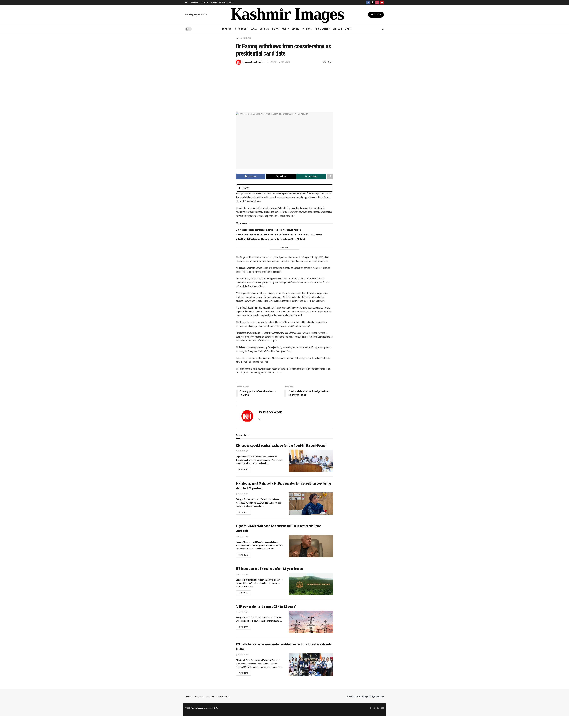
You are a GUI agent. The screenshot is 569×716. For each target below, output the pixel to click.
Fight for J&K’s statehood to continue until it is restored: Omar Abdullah (271, 239)
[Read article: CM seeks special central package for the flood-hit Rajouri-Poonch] (311, 461)
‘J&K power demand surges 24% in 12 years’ (266, 606)
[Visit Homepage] (287, 14)
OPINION (306, 29)
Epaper (377, 14)
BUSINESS (264, 29)
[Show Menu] (186, 2)
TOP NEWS (226, 29)
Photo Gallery (322, 29)
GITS (215, 708)
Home (238, 38)
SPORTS (295, 29)
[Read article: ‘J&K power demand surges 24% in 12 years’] (311, 622)
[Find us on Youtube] (382, 2)
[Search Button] (383, 28)
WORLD (285, 29)
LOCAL (254, 29)
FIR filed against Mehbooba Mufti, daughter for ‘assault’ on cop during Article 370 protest (280, 234)
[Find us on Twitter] (373, 2)
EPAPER (348, 29)
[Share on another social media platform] (330, 176)
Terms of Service (226, 2)
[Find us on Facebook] (368, 2)
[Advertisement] (284, 87)
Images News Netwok (253, 62)
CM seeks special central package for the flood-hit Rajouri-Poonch (269, 229)
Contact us (204, 2)
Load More (284, 247)
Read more (245, 469)
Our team (213, 2)
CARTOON (337, 29)
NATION (275, 29)
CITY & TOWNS (241, 29)
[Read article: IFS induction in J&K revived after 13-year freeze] (311, 584)
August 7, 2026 (242, 451)
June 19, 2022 (272, 62)
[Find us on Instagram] (377, 2)
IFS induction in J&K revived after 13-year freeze (269, 569)
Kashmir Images (197, 708)
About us (194, 2)
